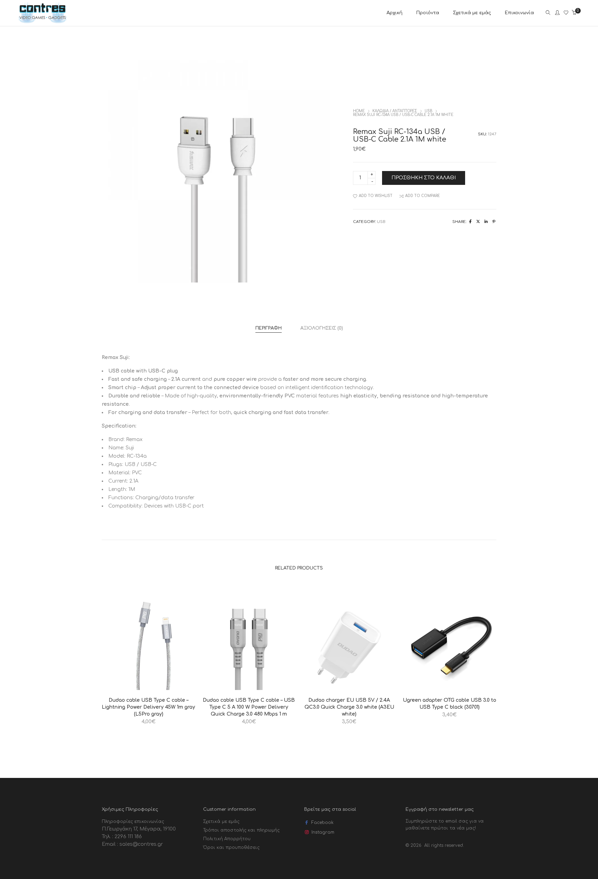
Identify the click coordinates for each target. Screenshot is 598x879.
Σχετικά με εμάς (221, 821)
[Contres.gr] (42, 21)
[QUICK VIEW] (171, 684)
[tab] (268, 328)
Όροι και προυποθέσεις (231, 847)
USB (428, 111)
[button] (125, 684)
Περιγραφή (268, 328)
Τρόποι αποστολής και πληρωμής (241, 830)
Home (359, 111)
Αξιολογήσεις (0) (321, 328)
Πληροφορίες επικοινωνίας (133, 821)
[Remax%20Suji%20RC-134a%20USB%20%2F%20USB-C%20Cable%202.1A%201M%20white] (470, 222)
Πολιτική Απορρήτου (227, 838)
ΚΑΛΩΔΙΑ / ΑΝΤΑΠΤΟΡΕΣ (394, 111)
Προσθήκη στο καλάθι (423, 177)
